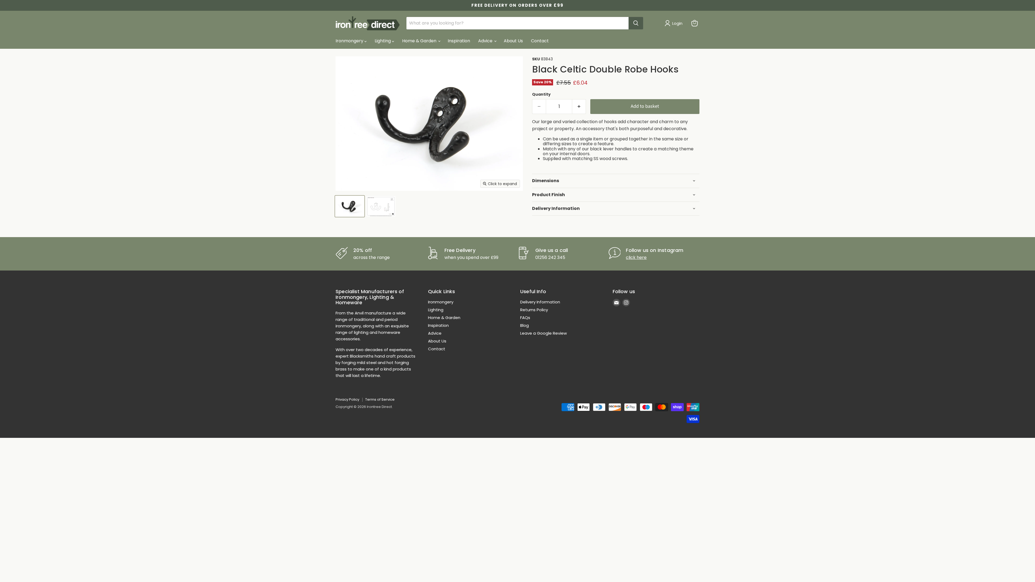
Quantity (541, 94)
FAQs (525, 317)
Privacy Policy (347, 399)
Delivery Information (540, 302)
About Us (513, 41)
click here (636, 257)
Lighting (383, 41)
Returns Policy (534, 310)
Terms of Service (380, 399)
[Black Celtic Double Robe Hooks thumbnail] (349, 206)
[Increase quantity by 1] (579, 106)
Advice (486, 41)
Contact (540, 41)
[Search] (636, 23)
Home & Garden (419, 41)
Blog (524, 325)
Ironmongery (350, 41)
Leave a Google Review (543, 333)
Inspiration (459, 41)
